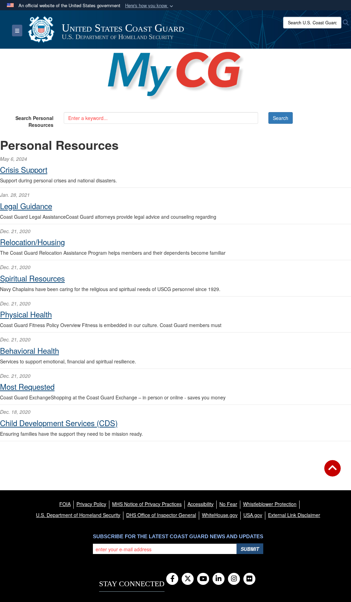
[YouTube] (203, 579)
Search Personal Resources (34, 121)
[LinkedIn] (219, 579)
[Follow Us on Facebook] (172, 579)
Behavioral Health (29, 350)
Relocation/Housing (32, 241)
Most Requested (27, 386)
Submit (250, 548)
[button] (149, 5)
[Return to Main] (332, 472)
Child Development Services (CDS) (59, 422)
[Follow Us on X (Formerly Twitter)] (188, 579)
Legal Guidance (26, 205)
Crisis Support (23, 169)
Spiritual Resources (32, 278)
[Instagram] (234, 579)
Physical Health (26, 314)
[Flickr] (249, 579)
